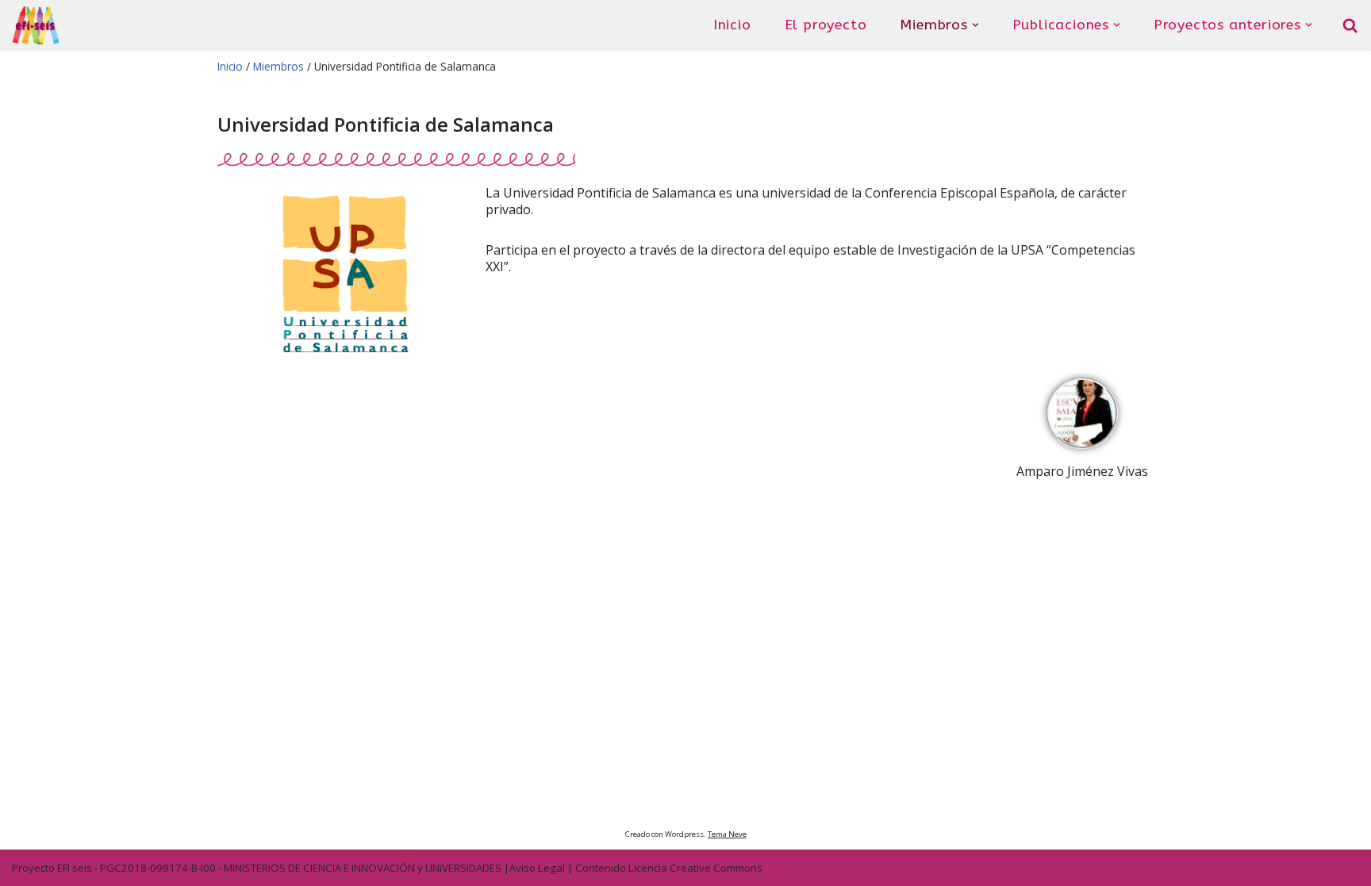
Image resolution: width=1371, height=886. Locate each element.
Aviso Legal (537, 868)
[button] (975, 25)
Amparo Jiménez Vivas (1082, 471)
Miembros (277, 66)
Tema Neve (727, 834)
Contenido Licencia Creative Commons (668, 868)
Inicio (732, 24)
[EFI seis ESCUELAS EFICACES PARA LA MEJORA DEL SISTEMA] (36, 25)
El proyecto (826, 24)
